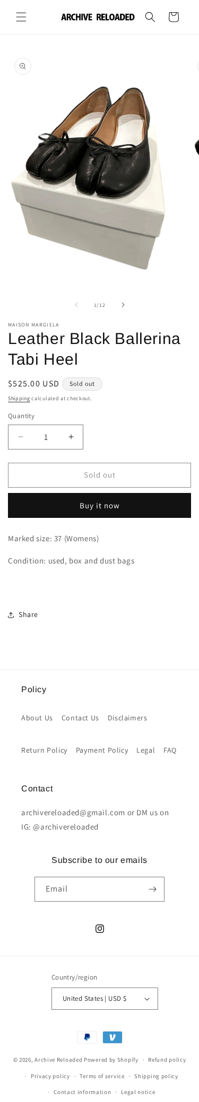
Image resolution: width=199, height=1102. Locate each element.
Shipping (19, 398)
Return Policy (44, 750)
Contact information (82, 1092)
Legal (145, 750)
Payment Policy (102, 750)
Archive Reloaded (58, 1059)
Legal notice (138, 1092)
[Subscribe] (152, 889)
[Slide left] (76, 304)
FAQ (170, 750)
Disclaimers (128, 717)
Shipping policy (156, 1076)
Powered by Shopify (111, 1059)
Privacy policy (50, 1076)
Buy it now (100, 505)
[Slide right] (123, 304)
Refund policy (167, 1059)
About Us (37, 717)
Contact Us (80, 717)
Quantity (21, 415)
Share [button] (28, 614)
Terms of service (102, 1076)
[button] (21, 17)
